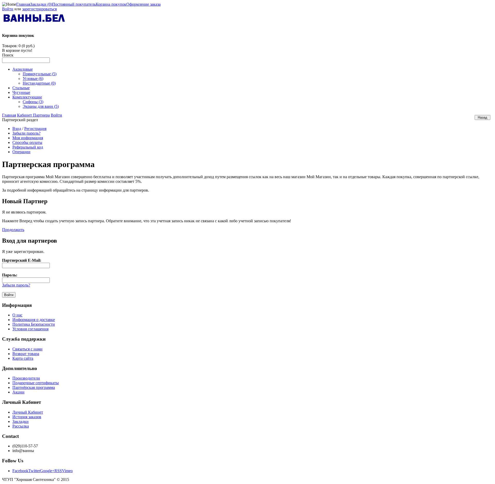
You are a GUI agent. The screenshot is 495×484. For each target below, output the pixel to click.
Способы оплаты (27, 142)
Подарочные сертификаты (35, 383)
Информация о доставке (33, 319)
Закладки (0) (41, 4)
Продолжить (13, 229)
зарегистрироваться (39, 9)
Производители (26, 378)
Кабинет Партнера (33, 115)
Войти (7, 9)
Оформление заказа (143, 4)
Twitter (34, 471)
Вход (16, 128)
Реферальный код (27, 147)
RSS (58, 471)
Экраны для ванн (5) (41, 106)
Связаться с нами (27, 349)
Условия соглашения (30, 329)
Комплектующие (27, 97)
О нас (17, 315)
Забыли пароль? (26, 133)
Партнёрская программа (33, 387)
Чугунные (21, 92)
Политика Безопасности (33, 324)
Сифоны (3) (33, 102)
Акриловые (22, 69)
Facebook (20, 471)
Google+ (47, 471)
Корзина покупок (111, 4)
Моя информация (27, 138)
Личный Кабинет (27, 412)
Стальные (21, 88)
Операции (21, 152)
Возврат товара (25, 353)
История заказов (26, 417)
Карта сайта (22, 358)
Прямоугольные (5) (39, 74)
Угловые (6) (33, 78)
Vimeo (67, 471)
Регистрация (35, 128)
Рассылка (20, 426)
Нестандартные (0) (39, 83)
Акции (18, 392)
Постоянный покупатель (74, 4)
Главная (23, 4)
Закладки (20, 421)
